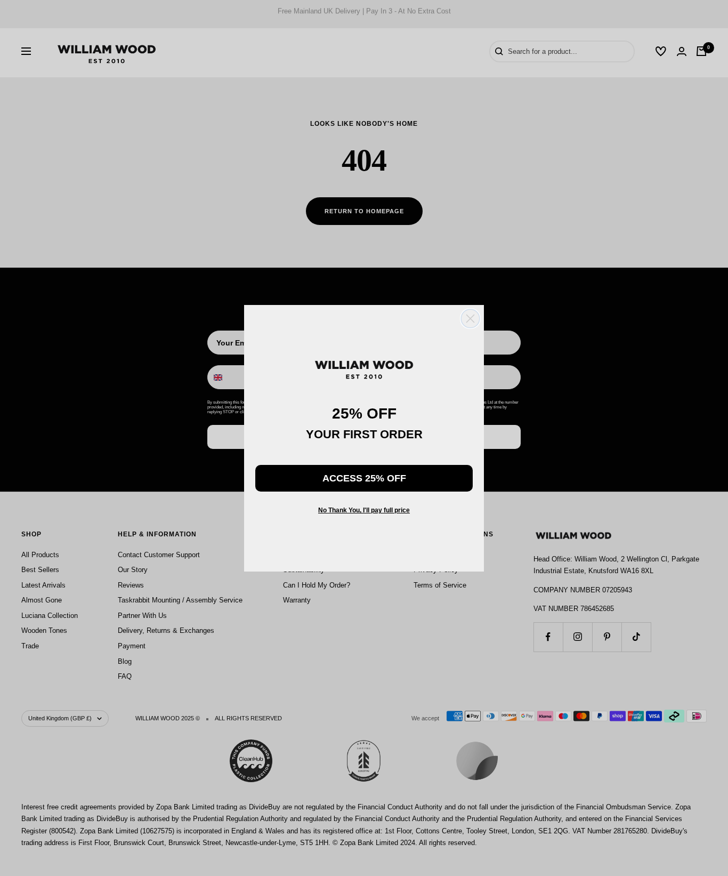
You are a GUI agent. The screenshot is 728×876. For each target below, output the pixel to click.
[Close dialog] (470, 318)
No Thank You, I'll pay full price (364, 510)
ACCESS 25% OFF (364, 478)
